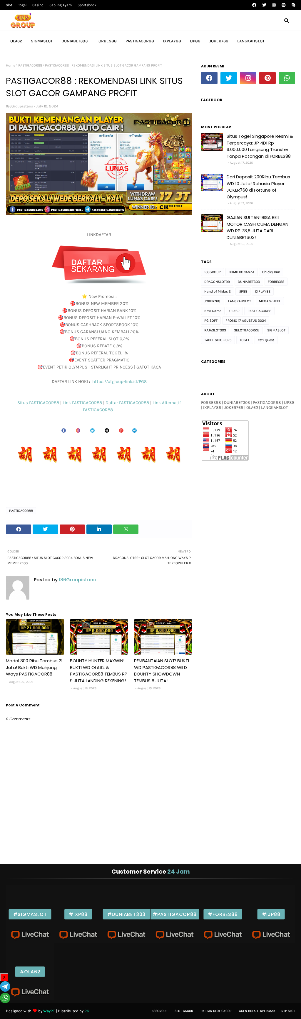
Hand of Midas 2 (217, 291)
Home (10, 65)
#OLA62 (30, 971)
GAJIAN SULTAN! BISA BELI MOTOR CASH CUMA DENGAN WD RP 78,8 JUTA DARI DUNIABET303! (257, 227)
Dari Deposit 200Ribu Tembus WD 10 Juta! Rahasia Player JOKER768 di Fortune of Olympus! (258, 187)
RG (86, 1011)
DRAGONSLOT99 (217, 282)
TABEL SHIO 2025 (218, 340)
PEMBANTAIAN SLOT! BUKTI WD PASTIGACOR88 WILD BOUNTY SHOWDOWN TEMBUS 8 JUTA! (161, 671)
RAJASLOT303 (215, 330)
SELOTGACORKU (246, 330)
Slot (9, 5)
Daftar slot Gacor (216, 1011)
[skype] (292, 5)
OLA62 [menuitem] (16, 41)
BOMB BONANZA (241, 272)
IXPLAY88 (262, 291)
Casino (38, 5)
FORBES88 (276, 282)
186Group (159, 1011)
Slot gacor (184, 1011)
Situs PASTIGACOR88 (38, 402)
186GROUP (212, 272)
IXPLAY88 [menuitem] (172, 41)
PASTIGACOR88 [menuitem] (140, 41)
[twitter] (264, 5)
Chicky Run (271, 272)
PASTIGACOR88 (30, 65)
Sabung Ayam (60, 5)
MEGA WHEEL (270, 301)
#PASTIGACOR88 (174, 914)
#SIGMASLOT (30, 914)
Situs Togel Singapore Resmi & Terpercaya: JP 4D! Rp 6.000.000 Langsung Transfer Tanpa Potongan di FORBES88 (260, 146)
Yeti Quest (266, 340)
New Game (212, 311)
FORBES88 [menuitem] (106, 41)
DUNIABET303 (249, 282)
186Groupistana (19, 106)
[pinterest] (283, 5)
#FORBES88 (223, 914)
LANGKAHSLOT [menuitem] (251, 41)
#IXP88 (78, 914)
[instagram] (274, 5)
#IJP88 (271, 914)
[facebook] (254, 5)
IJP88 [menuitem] (195, 41)
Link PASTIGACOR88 (83, 402)
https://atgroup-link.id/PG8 (119, 381)
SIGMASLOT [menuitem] (42, 41)
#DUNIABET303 (126, 914)
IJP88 (243, 291)
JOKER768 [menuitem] (218, 41)
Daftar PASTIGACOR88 (128, 402)
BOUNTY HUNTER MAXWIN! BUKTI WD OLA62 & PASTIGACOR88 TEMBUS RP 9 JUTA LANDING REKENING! (98, 671)
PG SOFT (211, 320)
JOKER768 (212, 301)
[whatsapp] (287, 78)
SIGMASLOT (276, 330)
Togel (22, 5)
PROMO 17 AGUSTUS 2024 (245, 320)
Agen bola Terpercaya (257, 1011)
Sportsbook (87, 5)
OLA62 (234, 311)
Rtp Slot (288, 1011)
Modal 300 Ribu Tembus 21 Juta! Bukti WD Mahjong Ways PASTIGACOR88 (34, 667)
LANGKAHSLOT (239, 301)
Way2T (49, 1011)
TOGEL (245, 340)
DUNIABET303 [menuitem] (74, 41)
